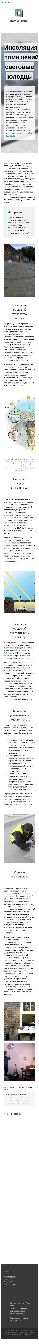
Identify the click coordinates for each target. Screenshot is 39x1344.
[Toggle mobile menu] (33, 7)
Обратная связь (10, 1284)
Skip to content (7, 2)
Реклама (7, 1279)
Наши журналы (10, 1276)
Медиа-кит (8, 1282)
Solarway (22, 653)
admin (6, 1087)
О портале (8, 1271)
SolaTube (8, 653)
